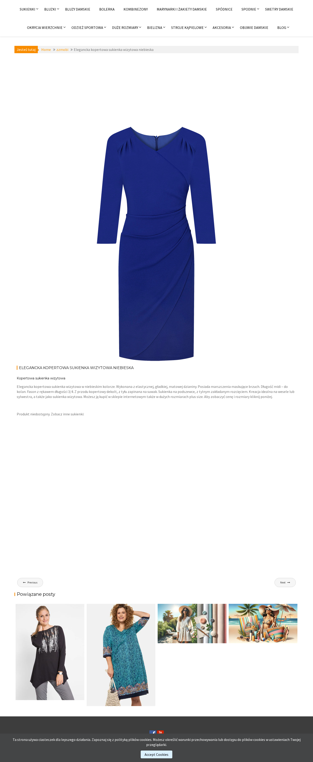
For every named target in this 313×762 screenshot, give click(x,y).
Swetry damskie (279, 9)
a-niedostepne (99, 132)
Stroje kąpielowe (187, 27)
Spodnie (249, 9)
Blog (281, 27)
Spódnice (224, 9)
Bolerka (107, 9)
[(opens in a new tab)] (121, 655)
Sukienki (27, 9)
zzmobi (106, 137)
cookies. (146, 739)
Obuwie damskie (254, 27)
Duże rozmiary (125, 27)
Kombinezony (136, 9)
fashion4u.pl (208, 137)
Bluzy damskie (77, 9)
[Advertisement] (156, 90)
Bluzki (50, 9)
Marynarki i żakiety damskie (182, 9)
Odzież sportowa (87, 27)
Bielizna (154, 27)
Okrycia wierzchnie (45, 27)
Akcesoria (222, 27)
